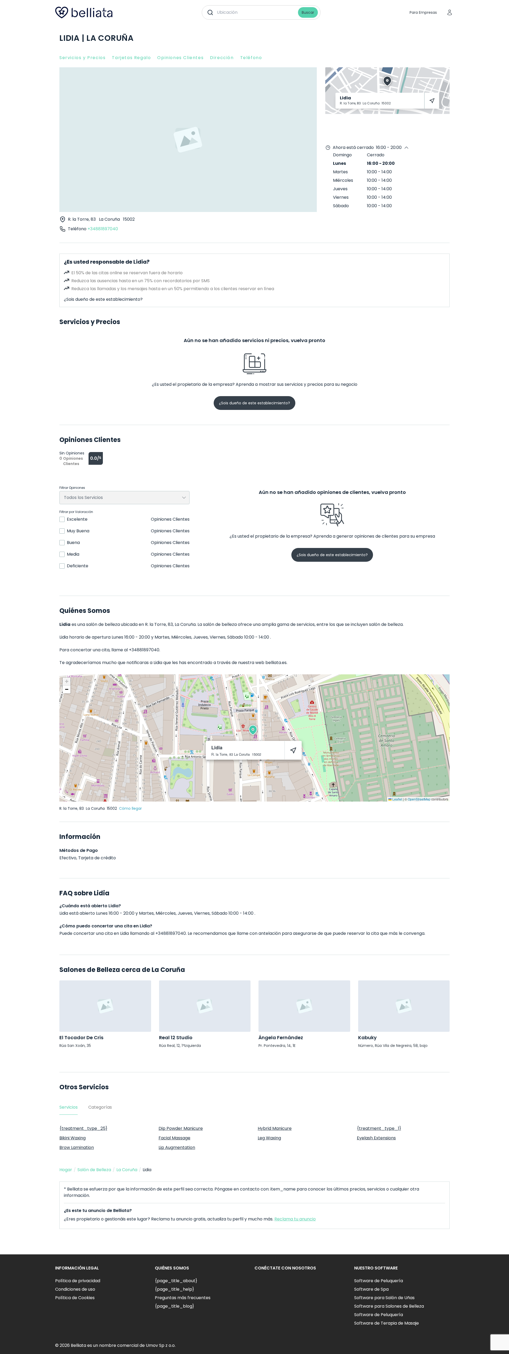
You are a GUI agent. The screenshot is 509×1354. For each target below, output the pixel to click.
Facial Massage (174, 1138)
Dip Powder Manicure (181, 1128)
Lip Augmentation (177, 1147)
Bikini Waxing (72, 1138)
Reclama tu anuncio (295, 1219)
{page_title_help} (174, 1289)
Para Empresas (423, 12)
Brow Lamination (76, 1147)
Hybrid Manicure (275, 1128)
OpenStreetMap (419, 799)
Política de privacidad (77, 1281)
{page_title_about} (176, 1281)
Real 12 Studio (175, 1037)
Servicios (68, 1107)
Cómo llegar (130, 808)
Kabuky (367, 1037)
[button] (253, 730)
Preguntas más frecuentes (182, 1298)
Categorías (100, 1107)
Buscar (308, 12)
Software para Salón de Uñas (384, 1298)
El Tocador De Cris (81, 1037)
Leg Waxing (269, 1138)
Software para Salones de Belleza (389, 1306)
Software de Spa (371, 1289)
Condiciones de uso (75, 1289)
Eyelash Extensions (376, 1138)
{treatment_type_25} (83, 1128)
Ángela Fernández (280, 1037)
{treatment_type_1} (379, 1128)
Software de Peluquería (378, 1281)
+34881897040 (102, 229)
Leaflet (397, 799)
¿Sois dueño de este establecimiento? (103, 299)
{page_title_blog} (174, 1306)
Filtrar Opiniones (72, 488)
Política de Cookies (75, 1298)
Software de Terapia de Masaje (386, 1323)
